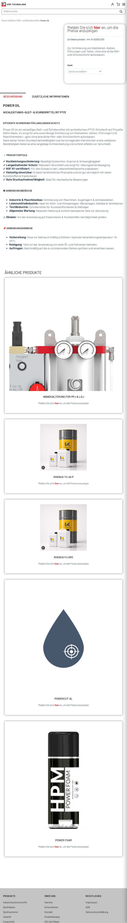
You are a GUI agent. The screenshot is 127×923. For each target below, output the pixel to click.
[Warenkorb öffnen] (118, 4)
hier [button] (97, 27)
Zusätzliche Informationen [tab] (50, 96)
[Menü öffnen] (124, 4)
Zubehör (11, 20)
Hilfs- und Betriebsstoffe (27, 20)
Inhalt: (70, 65)
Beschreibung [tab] (12, 96)
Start (4, 20)
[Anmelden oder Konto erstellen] (112, 4)
